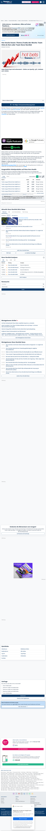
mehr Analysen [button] (23, 277)
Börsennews (3, 772)
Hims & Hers (7, 109)
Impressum (32, 798)
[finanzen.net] (7, 1)
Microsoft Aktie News (13, 777)
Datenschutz (32, 799)
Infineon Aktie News (5, 779)
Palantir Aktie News (12, 784)
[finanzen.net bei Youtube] (19, 794)
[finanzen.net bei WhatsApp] (30, 794)
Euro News (30, 773)
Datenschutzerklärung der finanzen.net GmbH (23, 826)
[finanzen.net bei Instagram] (14, 794)
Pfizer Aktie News (33, 783)
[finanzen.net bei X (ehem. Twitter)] (22, 794)
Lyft (2, 109)
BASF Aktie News (37, 774)
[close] (32, 806)
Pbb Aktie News (4, 790)
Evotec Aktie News (4, 783)
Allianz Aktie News (4, 777)
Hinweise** (25, 194)
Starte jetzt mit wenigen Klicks (8, 165)
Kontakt (2, 798)
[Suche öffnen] (41, 2)
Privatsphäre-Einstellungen (35, 804)
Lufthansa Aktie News (37, 779)
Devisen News (18, 773)
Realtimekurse (5, 651)
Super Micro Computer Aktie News (32, 788)
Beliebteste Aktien (25, 649)
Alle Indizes (23, 651)
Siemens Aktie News (30, 784)
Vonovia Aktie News (23, 782)
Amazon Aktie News (13, 776)
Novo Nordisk (16, 109)
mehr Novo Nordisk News (23, 250)
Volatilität (3, 114)
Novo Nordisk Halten (13, 274)
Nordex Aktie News (14, 782)
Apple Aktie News (4, 778)
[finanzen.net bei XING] (27, 794)
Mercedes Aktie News (5, 782)
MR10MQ (3, 194)
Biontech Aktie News (20, 781)
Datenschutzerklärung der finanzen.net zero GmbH (22, 827)
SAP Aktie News (22, 777)
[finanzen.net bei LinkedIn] (24, 794)
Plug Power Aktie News (25, 778)
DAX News (23, 772)
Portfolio (4, 658)
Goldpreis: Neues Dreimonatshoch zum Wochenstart (14, 331)
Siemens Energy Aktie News (23, 776)
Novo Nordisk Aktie (13, 20)
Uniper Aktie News (39, 782)
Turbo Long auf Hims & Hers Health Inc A (11, 182)
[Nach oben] (42, 829)
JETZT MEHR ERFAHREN (23, 764)
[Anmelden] (43, 2)
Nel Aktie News (20, 786)
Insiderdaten (4, 656)
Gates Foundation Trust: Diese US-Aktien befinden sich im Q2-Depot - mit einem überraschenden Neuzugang (20, 326)
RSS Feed (8, 253)
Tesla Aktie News (29, 774)
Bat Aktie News (4, 788)
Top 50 (3, 653)
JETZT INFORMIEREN (23, 749)
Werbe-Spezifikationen (20, 801)
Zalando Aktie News (20, 788)
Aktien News (9, 772)
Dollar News (24, 773)
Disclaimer (32, 801)
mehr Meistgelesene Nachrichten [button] (23, 337)
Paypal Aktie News (13, 779)
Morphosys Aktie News (13, 783)
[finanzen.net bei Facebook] (16, 794)
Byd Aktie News (12, 781)
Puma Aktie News (4, 786)
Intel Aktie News (4, 784)
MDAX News (28, 772)
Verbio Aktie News (11, 790)
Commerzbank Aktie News (14, 778)
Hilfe (16, 798)
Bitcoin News (3, 774)
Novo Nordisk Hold (12, 265)
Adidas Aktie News (12, 786)
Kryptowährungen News (38, 773)
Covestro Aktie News (21, 784)
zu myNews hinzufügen (30, 253)
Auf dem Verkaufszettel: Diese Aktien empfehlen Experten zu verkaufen (18, 323)
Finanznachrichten (16, 772)
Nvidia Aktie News (10, 774)
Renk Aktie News (29, 779)
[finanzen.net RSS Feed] (32, 794)
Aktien (6, 20)
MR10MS (38, 193)
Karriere (2, 799)
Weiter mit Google (23, 818)
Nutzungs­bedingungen (35, 802)
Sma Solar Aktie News (5, 787)
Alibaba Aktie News (25, 787)
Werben (17, 799)
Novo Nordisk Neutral (13, 267)
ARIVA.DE (4, 814)
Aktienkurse (4, 649)
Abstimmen (23, 695)
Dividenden (23, 656)
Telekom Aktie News (34, 787)
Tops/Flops (23, 653)
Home (2, 20)
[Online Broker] (8, 2)
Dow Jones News (4, 773)
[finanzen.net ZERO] (40, 25)
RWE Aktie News (21, 779)
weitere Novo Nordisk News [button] (23, 376)
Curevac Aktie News (39, 784)
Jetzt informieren (10, 35)
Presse (2, 801)
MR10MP (6, 194)
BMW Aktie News (11, 788)
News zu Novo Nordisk (22, 20)
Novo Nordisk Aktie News (24, 783)
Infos (25, 166)
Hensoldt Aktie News (35, 778)
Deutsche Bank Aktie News (31, 777)
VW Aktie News (26, 790)
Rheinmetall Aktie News (20, 774)
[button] (26, 2)
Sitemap (2, 802)
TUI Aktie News (33, 776)
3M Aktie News (19, 790)
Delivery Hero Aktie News (16, 787)
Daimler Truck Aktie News (29, 786)
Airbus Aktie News (4, 781)
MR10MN (10, 194)
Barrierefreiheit (33, 805)
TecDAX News (35, 772)
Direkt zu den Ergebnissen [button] (23, 698)
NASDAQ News (11, 773)
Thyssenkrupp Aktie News (31, 781)
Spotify (42, 108)
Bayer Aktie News (4, 776)
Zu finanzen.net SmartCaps (23, 533)
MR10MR (42, 193)
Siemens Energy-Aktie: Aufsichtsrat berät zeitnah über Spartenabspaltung (18, 329)
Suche (23, 289)
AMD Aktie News (31, 782)
